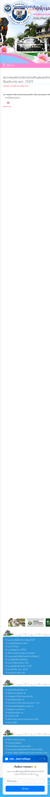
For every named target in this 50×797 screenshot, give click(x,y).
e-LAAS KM (13, 716)
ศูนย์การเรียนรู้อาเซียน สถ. (18, 689)
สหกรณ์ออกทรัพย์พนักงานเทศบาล (20, 706)
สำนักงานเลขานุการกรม (16, 739)
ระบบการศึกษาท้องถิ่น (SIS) (18, 662)
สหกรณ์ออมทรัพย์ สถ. (16, 699)
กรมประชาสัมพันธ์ (14, 742)
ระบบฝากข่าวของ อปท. (16, 672)
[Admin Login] (37, 775)
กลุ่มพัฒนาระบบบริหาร (16, 709)
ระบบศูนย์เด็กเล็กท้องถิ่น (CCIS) (20, 666)
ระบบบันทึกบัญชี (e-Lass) (17, 643)
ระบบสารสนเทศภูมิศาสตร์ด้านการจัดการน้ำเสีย (25, 749)
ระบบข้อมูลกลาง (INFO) (17, 649)
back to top (7, 106)
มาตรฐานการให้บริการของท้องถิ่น (20, 696)
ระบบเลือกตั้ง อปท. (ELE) (18, 669)
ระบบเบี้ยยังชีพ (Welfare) (18, 659)
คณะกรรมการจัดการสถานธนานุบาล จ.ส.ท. (24, 702)
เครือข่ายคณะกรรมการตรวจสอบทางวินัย (23, 719)
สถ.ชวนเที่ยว (12, 722)
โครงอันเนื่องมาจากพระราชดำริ (19, 746)
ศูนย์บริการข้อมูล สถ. (16, 712)
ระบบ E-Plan (13, 646)
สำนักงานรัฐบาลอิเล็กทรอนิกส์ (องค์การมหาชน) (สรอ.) (28, 752)
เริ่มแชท (25, 789)
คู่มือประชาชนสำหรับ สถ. (17, 693)
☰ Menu (8, 65)
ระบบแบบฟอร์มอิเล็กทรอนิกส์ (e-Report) (23, 656)
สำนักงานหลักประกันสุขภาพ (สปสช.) (21, 653)
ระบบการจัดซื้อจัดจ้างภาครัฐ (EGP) (21, 640)
